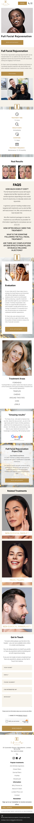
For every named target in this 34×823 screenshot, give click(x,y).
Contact (17, 795)
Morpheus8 (17, 779)
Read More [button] (12, 73)
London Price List (17, 792)
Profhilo (17, 776)
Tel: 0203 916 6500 (17, 751)
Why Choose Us (17, 785)
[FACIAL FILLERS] (17, 563)
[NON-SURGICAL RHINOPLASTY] (17, 609)
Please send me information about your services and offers (17, 711)
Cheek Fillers (17, 769)
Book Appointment (12, 42)
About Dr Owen (17, 789)
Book (22, 3)
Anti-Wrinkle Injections (17, 766)
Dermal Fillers (17, 772)
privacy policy (22, 715)
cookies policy (13, 820)
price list (17, 224)
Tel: (17, 754)
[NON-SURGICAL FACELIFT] (17, 516)
